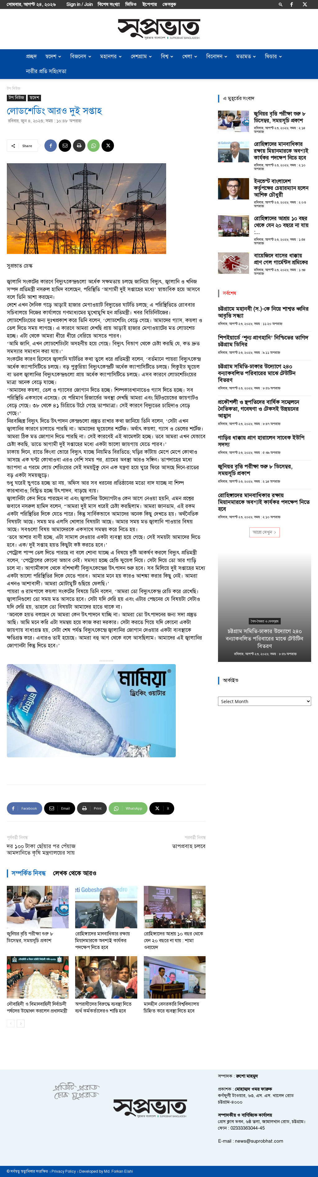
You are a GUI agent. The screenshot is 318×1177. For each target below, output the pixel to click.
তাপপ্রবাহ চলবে (189, 846)
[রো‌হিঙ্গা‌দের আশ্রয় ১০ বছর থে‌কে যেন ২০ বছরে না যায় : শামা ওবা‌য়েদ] (175, 907)
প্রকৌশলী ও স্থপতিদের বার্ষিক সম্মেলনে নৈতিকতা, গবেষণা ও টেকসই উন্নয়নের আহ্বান (258, 409)
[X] (305, 4)
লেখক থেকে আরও (75, 873)
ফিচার (271, 56)
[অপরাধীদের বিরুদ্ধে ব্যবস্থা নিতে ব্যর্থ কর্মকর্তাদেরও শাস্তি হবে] (106, 977)
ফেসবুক (169, 4)
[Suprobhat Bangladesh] (159, 29)
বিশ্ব (164, 56)
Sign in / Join (79, 4)
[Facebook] (291, 4)
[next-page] (21, 1023)
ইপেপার (150, 4)
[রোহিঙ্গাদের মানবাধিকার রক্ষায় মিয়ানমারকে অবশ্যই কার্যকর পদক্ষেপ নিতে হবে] (106, 907)
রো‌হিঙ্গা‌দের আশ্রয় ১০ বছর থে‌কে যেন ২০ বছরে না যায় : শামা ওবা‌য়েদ (173, 941)
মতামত (243, 56)
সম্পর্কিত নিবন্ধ (29, 873)
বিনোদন (214, 56)
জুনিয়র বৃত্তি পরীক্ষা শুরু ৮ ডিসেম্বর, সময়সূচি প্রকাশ (280, 117)
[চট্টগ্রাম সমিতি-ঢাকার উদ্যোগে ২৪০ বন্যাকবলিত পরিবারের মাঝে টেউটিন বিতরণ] (264, 607)
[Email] (65, 145)
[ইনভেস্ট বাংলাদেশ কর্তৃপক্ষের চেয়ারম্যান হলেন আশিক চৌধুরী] (233, 188)
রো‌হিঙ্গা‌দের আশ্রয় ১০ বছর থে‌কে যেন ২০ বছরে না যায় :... (281, 225)
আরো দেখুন (262, 532)
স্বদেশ (50, 56)
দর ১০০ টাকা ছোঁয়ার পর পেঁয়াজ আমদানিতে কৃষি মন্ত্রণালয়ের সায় (41, 849)
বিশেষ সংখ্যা (109, 4)
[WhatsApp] (93, 145)
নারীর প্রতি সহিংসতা (46, 71)
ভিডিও (131, 4)
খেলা (187, 56)
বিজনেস (78, 56)
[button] (280, 4)
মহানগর (108, 56)
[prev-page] (11, 1023)
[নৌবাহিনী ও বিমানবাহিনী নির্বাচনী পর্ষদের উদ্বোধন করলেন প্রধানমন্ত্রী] (38, 977)
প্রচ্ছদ (31, 56)
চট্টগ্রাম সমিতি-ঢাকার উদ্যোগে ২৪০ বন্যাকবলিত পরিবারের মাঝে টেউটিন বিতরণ (257, 373)
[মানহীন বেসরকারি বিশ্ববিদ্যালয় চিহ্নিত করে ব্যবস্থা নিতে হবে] (175, 977)
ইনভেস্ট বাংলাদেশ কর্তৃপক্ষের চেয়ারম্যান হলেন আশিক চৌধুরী (281, 188)
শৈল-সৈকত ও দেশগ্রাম (265, 621)
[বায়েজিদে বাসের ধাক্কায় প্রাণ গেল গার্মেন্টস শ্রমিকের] (233, 263)
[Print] (79, 145)
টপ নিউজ (16, 97)
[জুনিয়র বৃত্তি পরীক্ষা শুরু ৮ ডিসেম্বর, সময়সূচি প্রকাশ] (38, 907)
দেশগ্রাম (139, 56)
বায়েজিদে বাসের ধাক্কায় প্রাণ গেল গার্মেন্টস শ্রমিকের (281, 259)
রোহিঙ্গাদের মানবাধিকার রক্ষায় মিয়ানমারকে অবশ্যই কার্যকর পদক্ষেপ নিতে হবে (102, 941)
